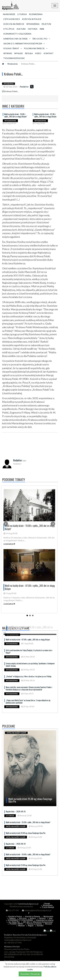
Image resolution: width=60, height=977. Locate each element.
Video (38, 53)
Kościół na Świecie (13, 24)
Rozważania (36, 14)
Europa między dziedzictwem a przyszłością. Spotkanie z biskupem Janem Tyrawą (30, 664)
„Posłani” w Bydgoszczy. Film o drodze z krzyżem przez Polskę (28, 676)
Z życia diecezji (11, 19)
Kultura (21, 29)
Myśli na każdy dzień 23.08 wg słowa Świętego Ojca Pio (25, 865)
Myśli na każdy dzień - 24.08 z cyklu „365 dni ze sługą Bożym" (28, 854)
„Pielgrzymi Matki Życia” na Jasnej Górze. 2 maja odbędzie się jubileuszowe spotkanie (28, 701)
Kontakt (48, 53)
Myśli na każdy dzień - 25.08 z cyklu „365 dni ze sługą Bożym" (28, 822)
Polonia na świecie (34, 924)
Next (53, 524)
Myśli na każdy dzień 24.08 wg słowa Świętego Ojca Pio (25, 832)
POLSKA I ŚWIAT (17, 924)
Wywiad (7, 53)
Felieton (46, 24)
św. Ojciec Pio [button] (40, 38)
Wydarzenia (32, 24)
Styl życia (8, 29)
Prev (5, 524)
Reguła (29, 53)
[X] (31, 86)
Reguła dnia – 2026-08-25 (16, 811)
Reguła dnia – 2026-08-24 (16, 843)
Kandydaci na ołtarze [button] (15, 38)
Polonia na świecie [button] (34, 48)
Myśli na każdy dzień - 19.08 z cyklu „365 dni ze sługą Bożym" (15, 115)
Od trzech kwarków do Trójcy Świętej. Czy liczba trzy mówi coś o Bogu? (29, 651)
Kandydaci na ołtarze (44, 920)
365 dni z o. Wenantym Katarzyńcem (38, 922)
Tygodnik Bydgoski (14, 58)
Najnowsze (9, 14)
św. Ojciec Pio (14, 922)
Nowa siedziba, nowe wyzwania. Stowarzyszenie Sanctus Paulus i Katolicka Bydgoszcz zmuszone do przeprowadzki (29, 688)
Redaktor (24, 86)
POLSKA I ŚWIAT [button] (11, 48)
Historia (32, 29)
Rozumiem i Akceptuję (30, 974)
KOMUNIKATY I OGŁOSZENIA (17, 34)
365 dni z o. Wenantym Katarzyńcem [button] (22, 43)
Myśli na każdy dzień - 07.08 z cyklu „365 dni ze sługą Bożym (45, 115)
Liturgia (22, 14)
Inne (42, 29)
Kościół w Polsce (31, 19)
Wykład (18, 53)
